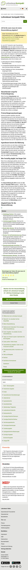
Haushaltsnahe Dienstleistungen (11, 395)
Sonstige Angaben (8, 434)
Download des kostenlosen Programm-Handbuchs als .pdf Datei (14, 371)
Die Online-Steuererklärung (12, 5)
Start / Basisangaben (8, 385)
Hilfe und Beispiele (8, 354)
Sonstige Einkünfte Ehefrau (10, 419)
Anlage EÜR (6, 440)
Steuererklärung (5, 57)
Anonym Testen (14, 303)
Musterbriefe (4, 516)
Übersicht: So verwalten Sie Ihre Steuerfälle (11, 320)
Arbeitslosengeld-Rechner (10, 221)
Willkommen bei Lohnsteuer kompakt (12, 316)
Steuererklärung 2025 (9, 37)
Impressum (6, 363)
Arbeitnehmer (6, 398)
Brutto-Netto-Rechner (8, 228)
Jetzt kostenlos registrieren (15, 299)
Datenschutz (4, 539)
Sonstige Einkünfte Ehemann (10, 416)
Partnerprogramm (5, 525)
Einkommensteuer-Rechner (10, 255)
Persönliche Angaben (8, 388)
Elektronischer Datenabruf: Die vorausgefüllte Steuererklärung (13, 328)
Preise (2, 544)
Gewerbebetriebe (7, 404)
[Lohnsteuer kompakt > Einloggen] (26, 9)
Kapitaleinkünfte (7, 401)
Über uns (3, 520)
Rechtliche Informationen (9, 360)
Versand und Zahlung (6, 546)
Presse (5, 366)
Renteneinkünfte (7, 413)
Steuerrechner (4, 514)
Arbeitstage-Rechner (8, 214)
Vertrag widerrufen (6, 548)
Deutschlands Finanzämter (8, 511)
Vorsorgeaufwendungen (9, 425)
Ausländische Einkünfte (9, 410)
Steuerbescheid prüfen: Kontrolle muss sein (13, 350)
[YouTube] (20, 566)
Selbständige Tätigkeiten (9, 407)
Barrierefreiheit (5, 541)
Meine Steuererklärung (9, 324)
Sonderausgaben (7, 428)
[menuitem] (21, 9)
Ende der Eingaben (8, 437)
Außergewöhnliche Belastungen (11, 431)
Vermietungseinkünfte (9, 422)
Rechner (5, 357)
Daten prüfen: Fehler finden (10, 341)
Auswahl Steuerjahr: (7, 379)
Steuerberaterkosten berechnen (11, 245)
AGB (2, 536)
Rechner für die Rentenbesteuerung (12, 235)
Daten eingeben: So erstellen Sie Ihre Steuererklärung (12, 332)
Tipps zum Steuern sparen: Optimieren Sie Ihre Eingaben (14, 337)
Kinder (5, 392)
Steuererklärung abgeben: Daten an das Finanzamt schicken (13, 345)
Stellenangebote (5, 528)
